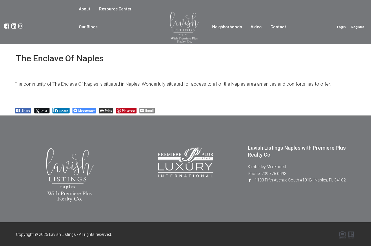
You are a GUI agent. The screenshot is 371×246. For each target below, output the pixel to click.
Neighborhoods (227, 27)
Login (341, 27)
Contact (278, 27)
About (84, 9)
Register (357, 27)
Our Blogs (88, 27)
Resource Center (115, 9)
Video (256, 27)
